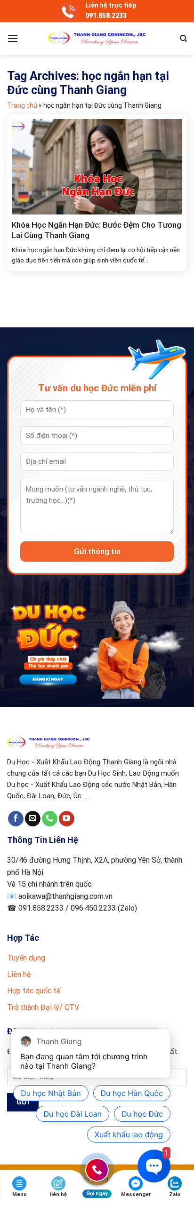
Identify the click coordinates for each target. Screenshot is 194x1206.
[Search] (183, 39)
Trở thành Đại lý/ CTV (43, 1007)
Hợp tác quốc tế (33, 990)
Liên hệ (19, 974)
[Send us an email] (32, 819)
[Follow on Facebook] (16, 819)
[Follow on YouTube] (66, 819)
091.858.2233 (106, 15)
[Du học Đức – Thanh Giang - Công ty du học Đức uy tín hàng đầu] (97, 39)
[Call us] (49, 819)
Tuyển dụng (26, 957)
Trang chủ (22, 105)
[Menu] (12, 38)
